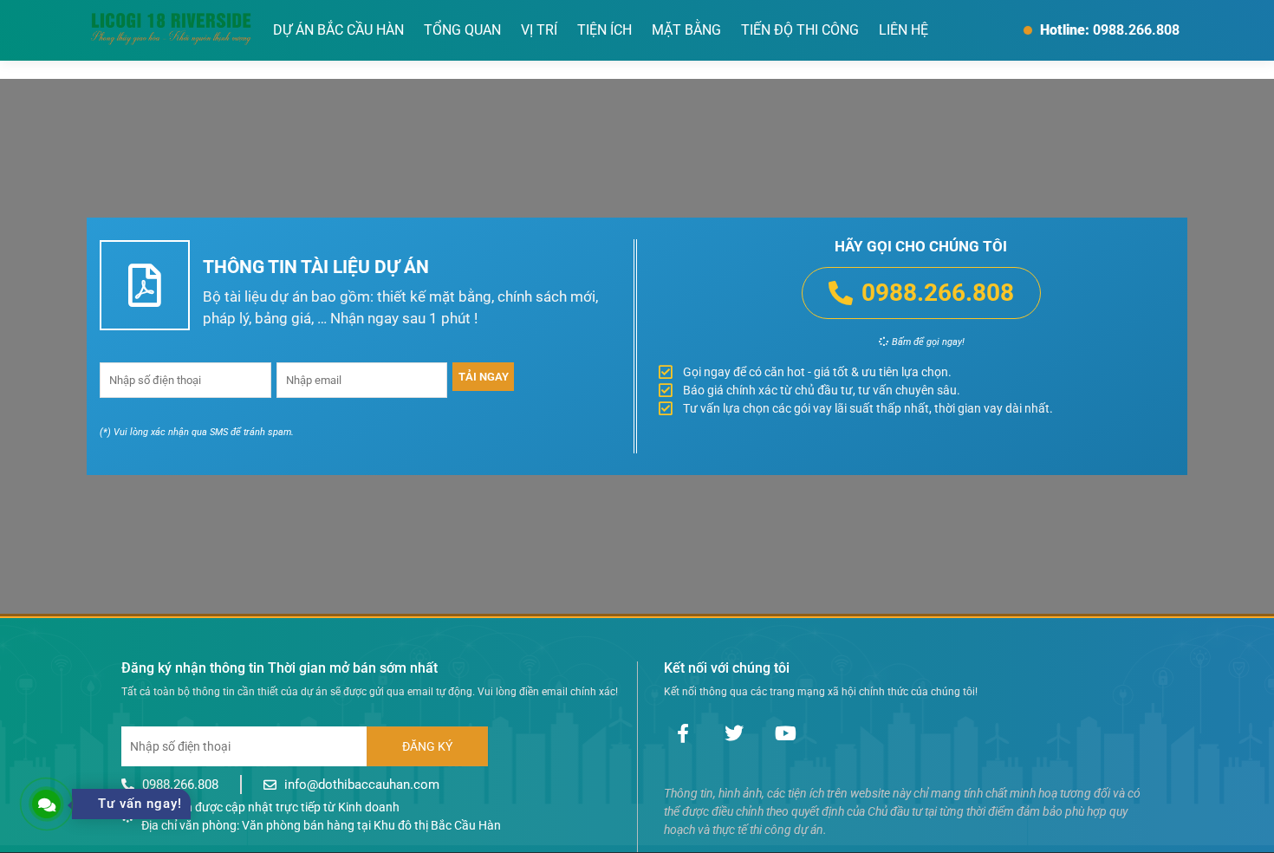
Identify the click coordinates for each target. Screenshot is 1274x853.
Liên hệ (903, 30)
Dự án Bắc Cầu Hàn (338, 30)
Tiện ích (604, 30)
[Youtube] (785, 733)
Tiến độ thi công (800, 30)
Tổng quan (462, 30)
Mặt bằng (686, 30)
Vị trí (539, 30)
